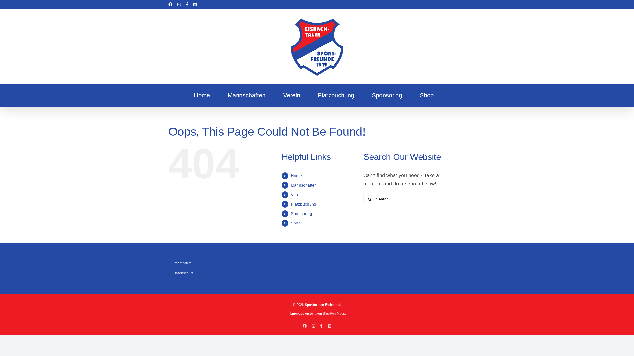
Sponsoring (301, 214)
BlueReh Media (334, 313)
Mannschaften (304, 185)
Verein (297, 195)
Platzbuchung (303, 204)
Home (296, 176)
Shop (296, 223)
